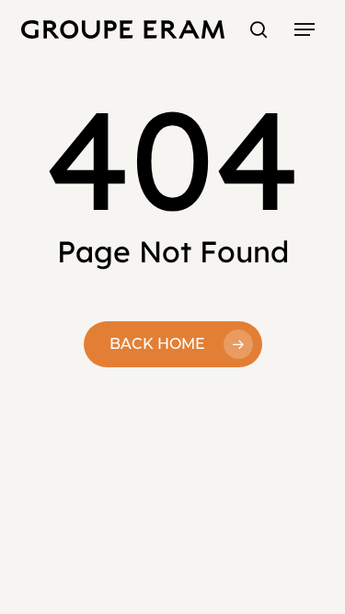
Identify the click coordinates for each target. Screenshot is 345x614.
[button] (304, 29)
